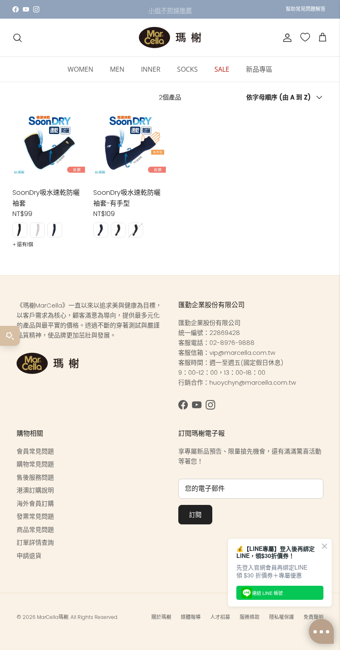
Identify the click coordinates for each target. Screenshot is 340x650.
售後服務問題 (35, 477)
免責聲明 (313, 617)
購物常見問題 (35, 464)
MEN (117, 69)
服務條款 (250, 617)
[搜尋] (17, 38)
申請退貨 (29, 555)
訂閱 (195, 514)
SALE (221, 69)
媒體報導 (191, 617)
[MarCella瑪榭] (170, 37)
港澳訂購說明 (35, 490)
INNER (150, 69)
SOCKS (187, 69)
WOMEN (80, 69)
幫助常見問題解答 (305, 8)
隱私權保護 (281, 617)
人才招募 (220, 617)
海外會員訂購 (35, 503)
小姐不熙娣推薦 (170, 9)
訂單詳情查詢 (35, 542)
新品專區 (259, 69)
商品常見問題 (35, 529)
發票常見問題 (35, 516)
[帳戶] (285, 38)
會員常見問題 (35, 451)
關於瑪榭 (161, 617)
